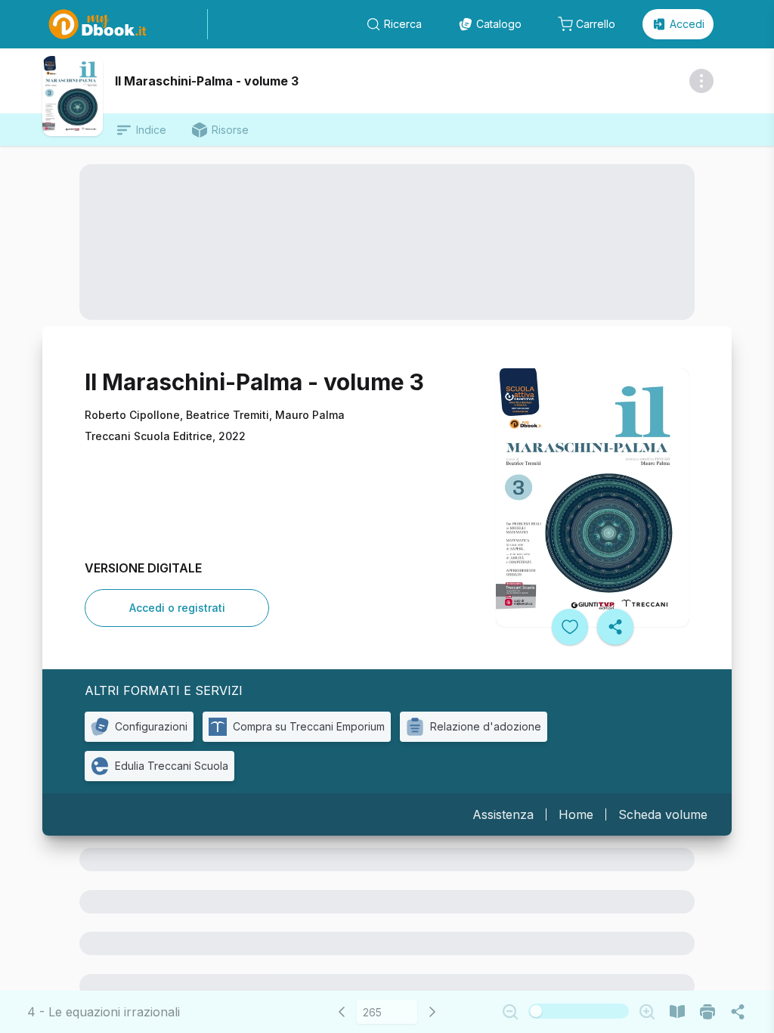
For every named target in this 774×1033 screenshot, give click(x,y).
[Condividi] (615, 627)
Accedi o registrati (177, 607)
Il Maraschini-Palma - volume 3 (207, 80)
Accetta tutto (387, 929)
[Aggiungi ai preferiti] (570, 627)
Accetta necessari (387, 971)
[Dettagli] (701, 81)
